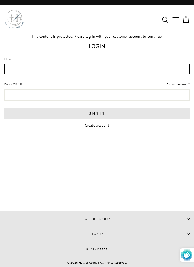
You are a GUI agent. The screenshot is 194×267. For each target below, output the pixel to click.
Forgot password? (178, 84)
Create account (97, 125)
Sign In (96, 113)
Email (9, 59)
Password (13, 84)
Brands (97, 234)
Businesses (97, 249)
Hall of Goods (97, 219)
